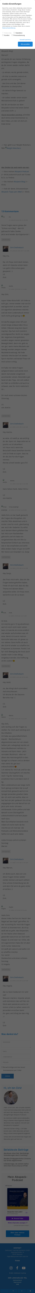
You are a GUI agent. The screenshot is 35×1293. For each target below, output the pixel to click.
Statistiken (18, 33)
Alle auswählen (25, 44)
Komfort (6, 35)
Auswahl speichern (25, 39)
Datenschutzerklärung (8, 28)
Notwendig (7, 33)
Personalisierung (19, 35)
